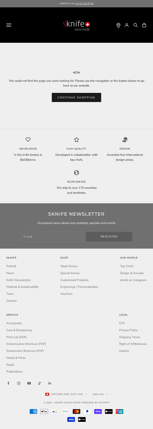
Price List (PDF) (16, 337)
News (10, 273)
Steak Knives (68, 266)
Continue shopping (76, 97)
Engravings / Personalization (79, 287)
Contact (11, 301)
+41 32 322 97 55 (84, 3)
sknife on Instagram (133, 280)
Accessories (14, 323)
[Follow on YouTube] (29, 383)
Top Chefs (127, 266)
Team (10, 294)
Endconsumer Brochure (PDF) (26, 344)
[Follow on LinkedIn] (50, 383)
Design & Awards (132, 273)
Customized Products (74, 280)
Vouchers (66, 294)
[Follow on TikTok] (39, 383)
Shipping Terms (129, 337)
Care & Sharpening (19, 330)
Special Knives (69, 273)
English (98, 394)
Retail (10, 365)
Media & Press (16, 358)
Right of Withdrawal (133, 344)
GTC (122, 323)
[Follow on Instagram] (19, 383)
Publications (14, 372)
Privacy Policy (128, 330)
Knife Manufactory (18, 280)
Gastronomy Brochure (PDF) (25, 351)
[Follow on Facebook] (8, 383)
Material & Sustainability (22, 287)
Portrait (11, 266)
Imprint (124, 351)
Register (109, 236)
